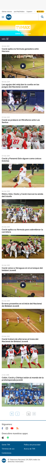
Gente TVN (6, 445)
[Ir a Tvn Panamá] (22, 17)
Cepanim (29, 11)
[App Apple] (3, 437)
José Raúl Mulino (19, 11)
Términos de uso (8, 449)
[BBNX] (4, 460)
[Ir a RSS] (18, 428)
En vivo (41, 11)
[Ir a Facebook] (3, 428)
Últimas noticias (7, 11)
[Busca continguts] (42, 17)
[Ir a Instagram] (7, 428)
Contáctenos (6, 453)
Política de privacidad (32, 445)
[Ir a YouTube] (12, 428)
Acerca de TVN (29, 449)
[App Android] (8, 437)
